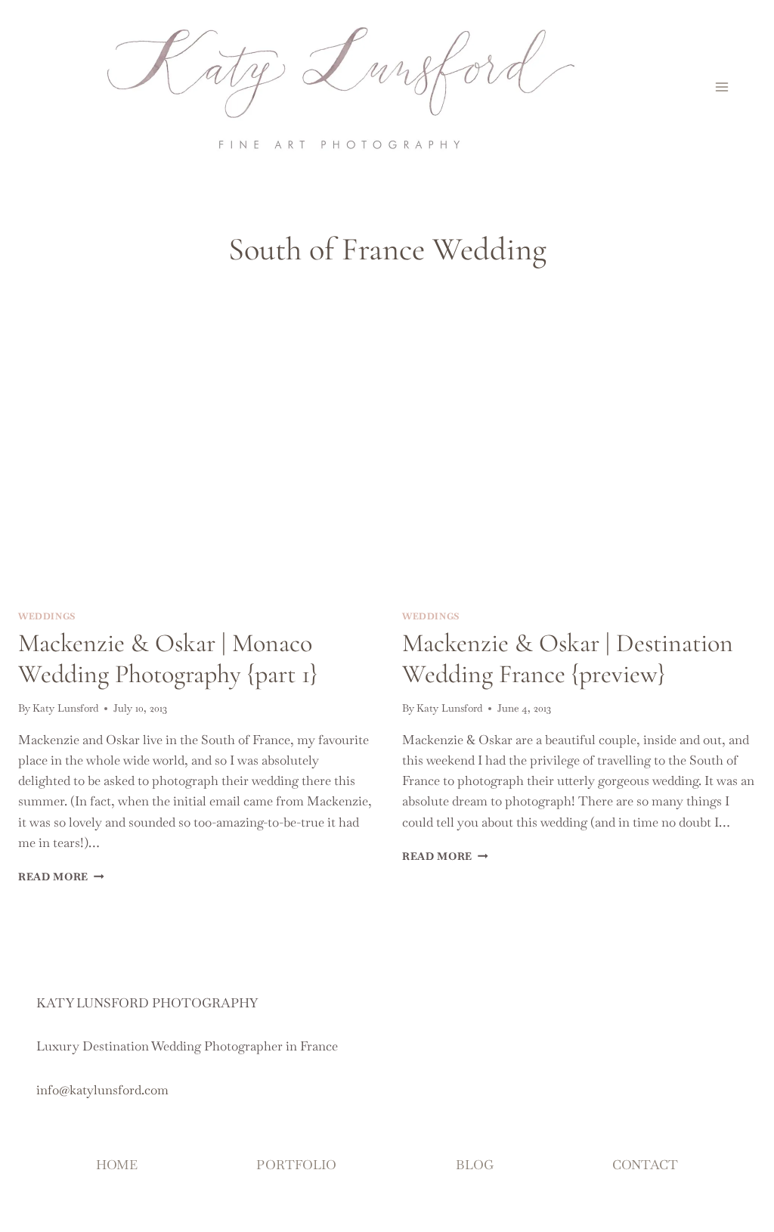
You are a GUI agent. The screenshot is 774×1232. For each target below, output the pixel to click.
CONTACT (645, 1164)
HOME (117, 1164)
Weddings (47, 616)
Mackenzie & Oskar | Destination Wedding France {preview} (567, 659)
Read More (61, 876)
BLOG (475, 1164)
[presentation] (195, 479)
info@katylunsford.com (102, 1089)
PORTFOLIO (296, 1164)
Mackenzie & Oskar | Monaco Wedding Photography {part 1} (167, 659)
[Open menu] (721, 86)
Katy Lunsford (65, 708)
